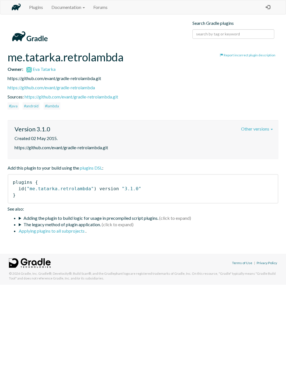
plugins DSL (91, 167)
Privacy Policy (267, 263)
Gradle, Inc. (29, 273)
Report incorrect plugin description (249, 55)
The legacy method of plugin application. (62, 224)
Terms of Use (242, 263)
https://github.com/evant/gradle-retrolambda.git (71, 96)
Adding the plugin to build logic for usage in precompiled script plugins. (90, 218)
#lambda (52, 106)
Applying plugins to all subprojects (52, 230)
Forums (100, 7)
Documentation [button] (66, 7)
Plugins (36, 7)
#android (31, 106)
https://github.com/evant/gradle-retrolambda (51, 87)
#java (13, 106)
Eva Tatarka (44, 69)
